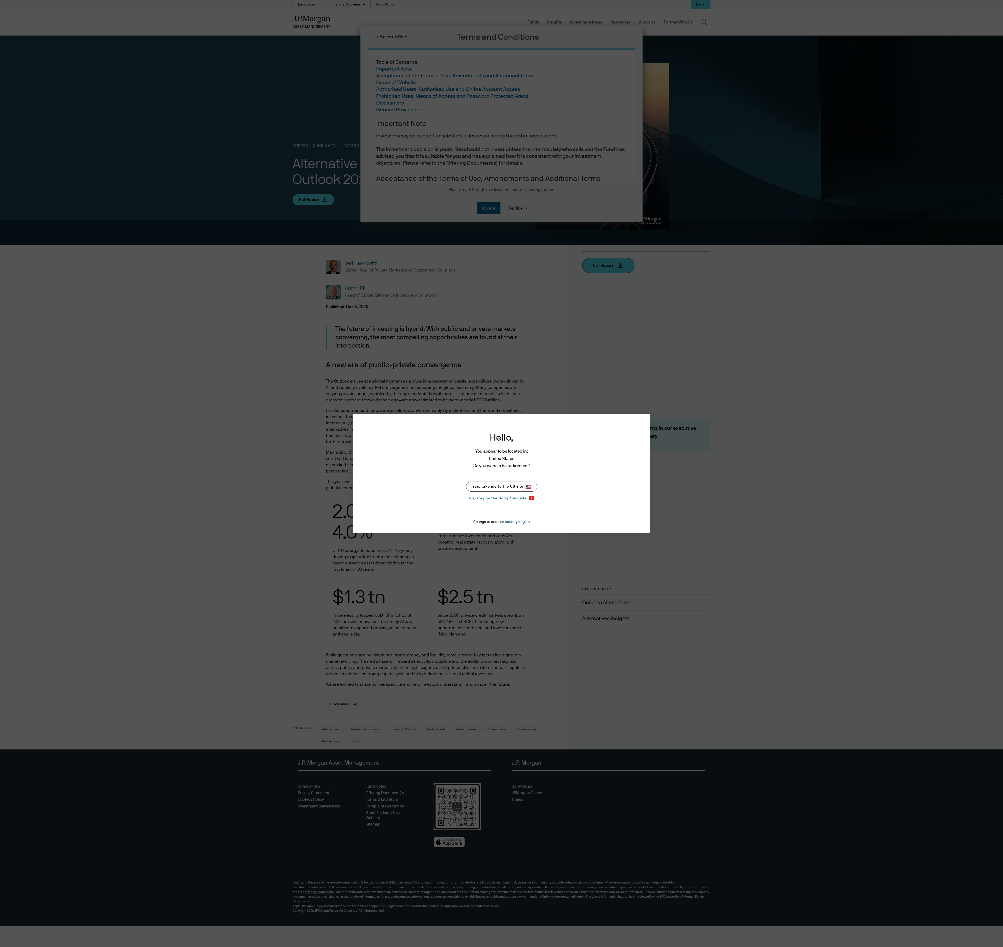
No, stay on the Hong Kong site (498, 498)
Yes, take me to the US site (498, 486)
